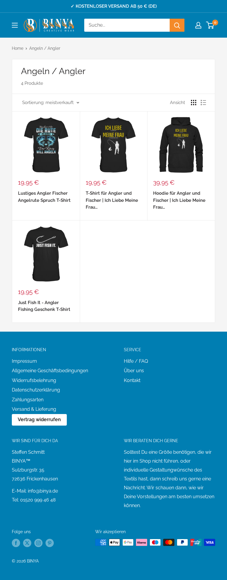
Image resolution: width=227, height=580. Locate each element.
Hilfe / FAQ (136, 361)
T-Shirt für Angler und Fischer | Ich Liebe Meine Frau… (112, 200)
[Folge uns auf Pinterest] (50, 543)
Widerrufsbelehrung (34, 380)
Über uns (134, 370)
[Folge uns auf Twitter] (27, 543)
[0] (210, 25)
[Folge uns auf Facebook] (16, 543)
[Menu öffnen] (15, 25)
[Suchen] (177, 25)
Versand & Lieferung (34, 409)
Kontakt (132, 380)
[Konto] (198, 25)
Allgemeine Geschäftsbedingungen (50, 370)
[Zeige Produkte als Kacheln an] (193, 102)
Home (17, 48)
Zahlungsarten (27, 399)
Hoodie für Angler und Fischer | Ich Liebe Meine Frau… (179, 200)
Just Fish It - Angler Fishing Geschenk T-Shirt (44, 306)
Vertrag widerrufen (39, 419)
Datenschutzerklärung (36, 390)
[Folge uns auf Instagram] (38, 543)
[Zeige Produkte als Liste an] (203, 102)
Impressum (24, 361)
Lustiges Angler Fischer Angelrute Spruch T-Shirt (44, 197)
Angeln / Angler (44, 48)
